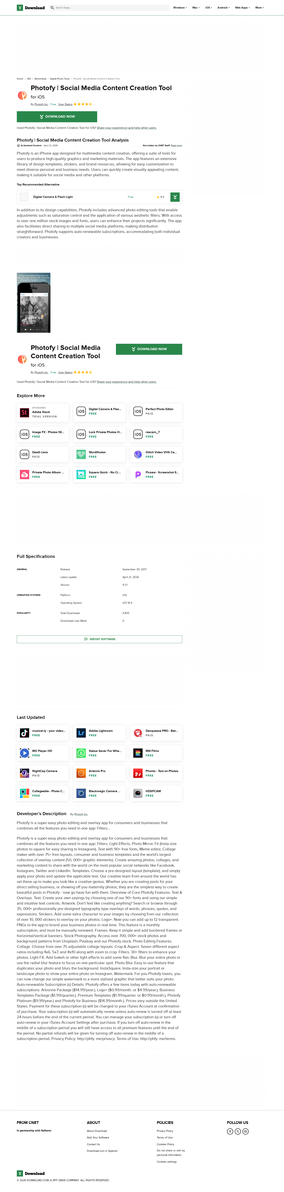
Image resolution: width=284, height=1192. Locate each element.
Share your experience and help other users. (127, 128)
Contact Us (93, 1144)
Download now (60, 117)
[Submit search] (52, 8)
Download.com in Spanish (102, 1151)
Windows (179, 7)
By (39, 104)
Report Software (102, 639)
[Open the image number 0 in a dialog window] (33, 303)
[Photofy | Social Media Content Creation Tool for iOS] (22, 95)
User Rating (65, 104)
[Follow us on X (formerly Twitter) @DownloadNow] (238, 1131)
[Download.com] (31, 8)
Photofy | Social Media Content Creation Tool (101, 92)
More (258, 7)
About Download (97, 1131)
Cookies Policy (165, 1144)
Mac (195, 7)
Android (222, 7)
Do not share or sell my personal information (171, 1153)
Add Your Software (98, 1137)
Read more (176, 145)
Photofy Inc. (81, 814)
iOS (207, 7)
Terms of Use (165, 1137)
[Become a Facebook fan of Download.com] (230, 1131)
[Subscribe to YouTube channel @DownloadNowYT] (245, 1131)
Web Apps (241, 7)
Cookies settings (167, 1161)
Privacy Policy (165, 1131)
